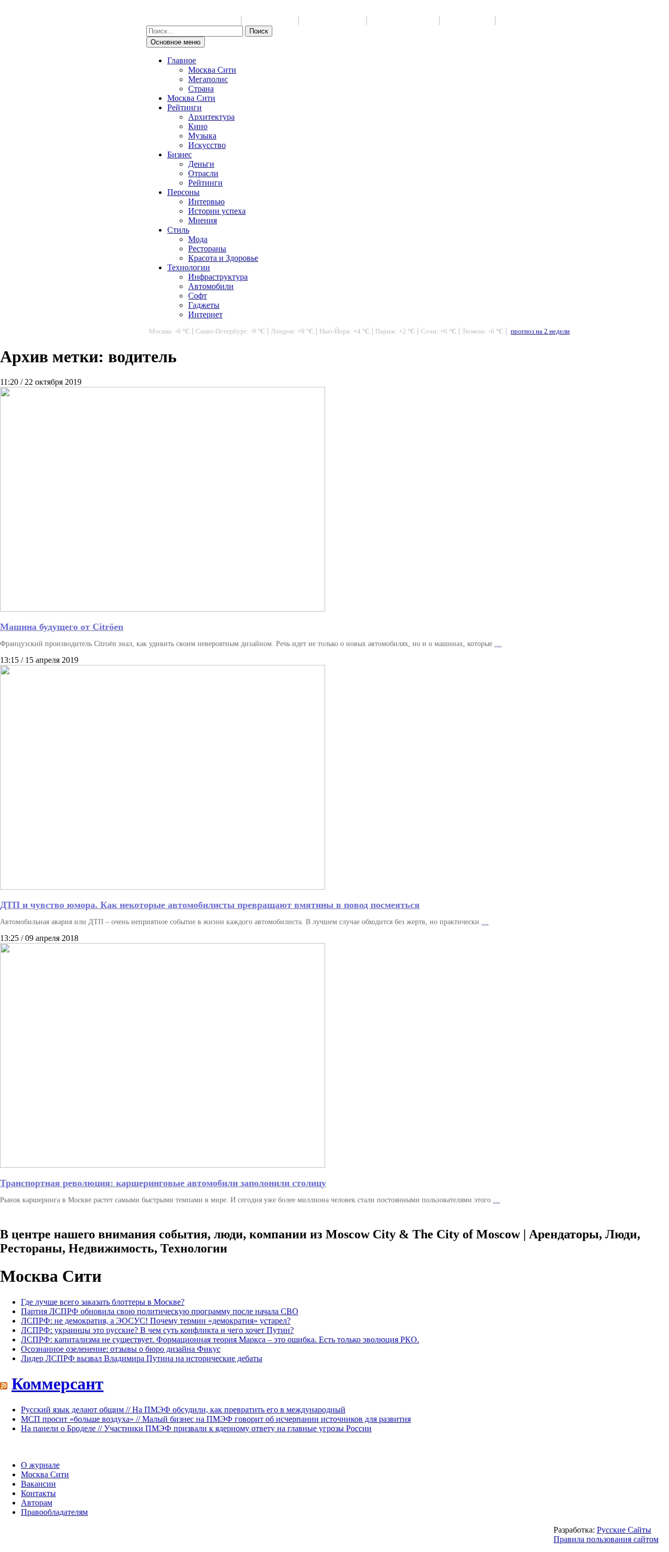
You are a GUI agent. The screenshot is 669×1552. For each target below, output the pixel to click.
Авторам (36, 1502)
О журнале (40, 1465)
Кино (197, 126)
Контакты (38, 1493)
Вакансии (38, 1483)
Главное (181, 60)
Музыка (202, 135)
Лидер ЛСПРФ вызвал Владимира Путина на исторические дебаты (141, 1358)
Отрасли (203, 173)
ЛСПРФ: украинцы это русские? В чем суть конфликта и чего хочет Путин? (157, 1330)
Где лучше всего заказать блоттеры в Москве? (102, 1301)
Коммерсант (57, 1383)
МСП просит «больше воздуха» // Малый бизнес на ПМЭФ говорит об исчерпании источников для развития (216, 1419)
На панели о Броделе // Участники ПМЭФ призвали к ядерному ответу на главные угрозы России (196, 1428)
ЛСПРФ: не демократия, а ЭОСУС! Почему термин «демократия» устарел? (156, 1320)
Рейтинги (184, 107)
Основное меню (176, 42)
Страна (201, 88)
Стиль (178, 229)
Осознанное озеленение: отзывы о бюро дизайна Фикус (121, 1348)
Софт (197, 295)
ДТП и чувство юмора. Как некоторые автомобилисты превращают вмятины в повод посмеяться (210, 905)
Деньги (201, 163)
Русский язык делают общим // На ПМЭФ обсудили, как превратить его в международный (183, 1409)
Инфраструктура (218, 276)
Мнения (202, 220)
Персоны (183, 192)
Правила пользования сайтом (606, 1539)
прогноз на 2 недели (540, 331)
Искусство (207, 145)
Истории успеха (217, 210)
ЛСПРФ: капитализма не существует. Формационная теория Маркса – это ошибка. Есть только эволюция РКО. (220, 1339)
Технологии (188, 267)
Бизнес (179, 154)
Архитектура (211, 116)
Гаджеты (204, 305)
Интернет (205, 314)
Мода (197, 239)
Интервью (206, 201)
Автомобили (211, 286)
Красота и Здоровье (223, 258)
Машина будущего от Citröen (61, 627)
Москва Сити (212, 69)
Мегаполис (208, 79)
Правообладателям (54, 1512)
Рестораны (207, 248)
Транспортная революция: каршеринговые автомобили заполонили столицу (163, 1183)
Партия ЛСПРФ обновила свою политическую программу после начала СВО (159, 1311)
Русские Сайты (624, 1529)
